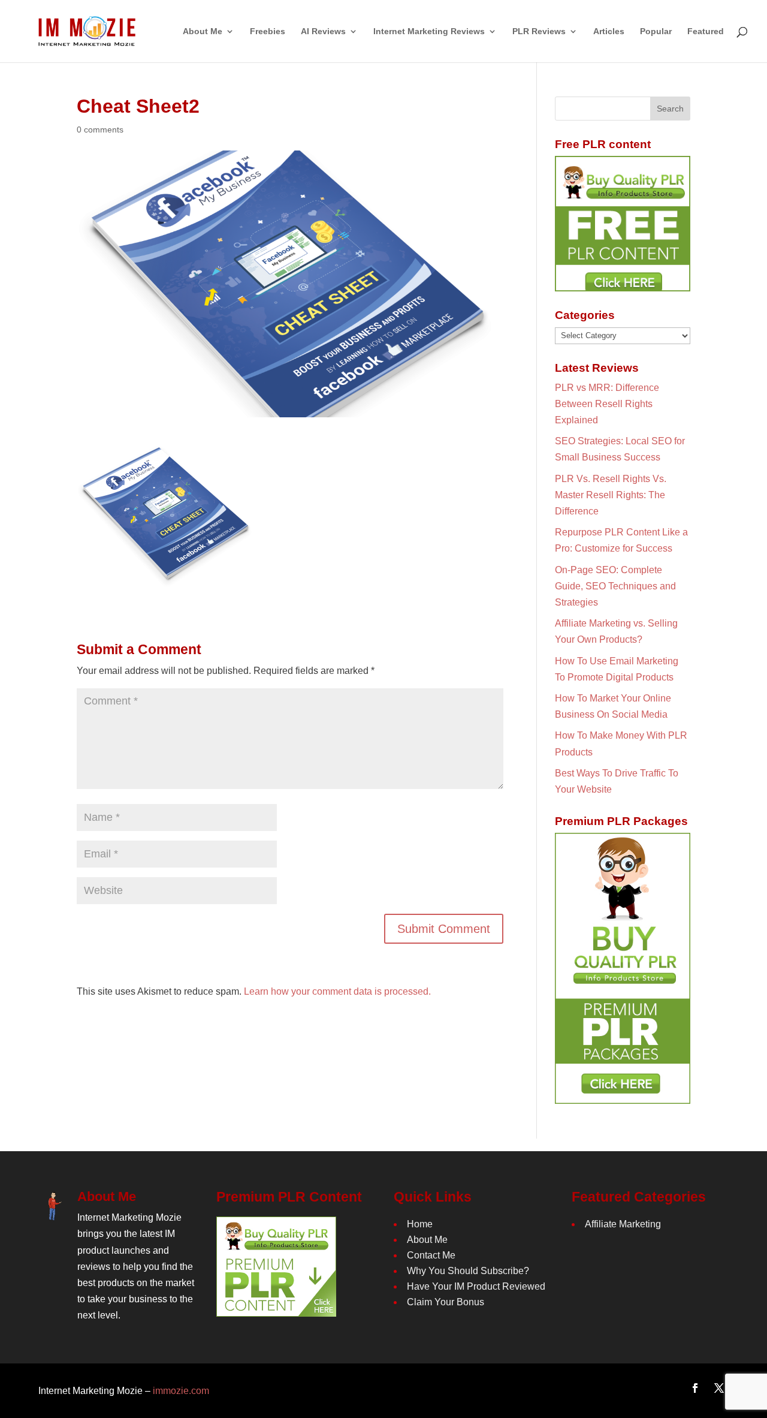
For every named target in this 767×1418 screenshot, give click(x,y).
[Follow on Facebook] (695, 1388)
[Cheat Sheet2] (166, 579)
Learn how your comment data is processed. (337, 991)
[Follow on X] (719, 1388)
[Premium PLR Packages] (622, 968)
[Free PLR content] (622, 223)
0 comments (100, 129)
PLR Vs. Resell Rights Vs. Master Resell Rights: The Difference (610, 495)
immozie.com (181, 1391)
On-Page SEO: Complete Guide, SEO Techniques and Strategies (615, 586)
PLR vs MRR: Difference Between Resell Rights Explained (607, 404)
